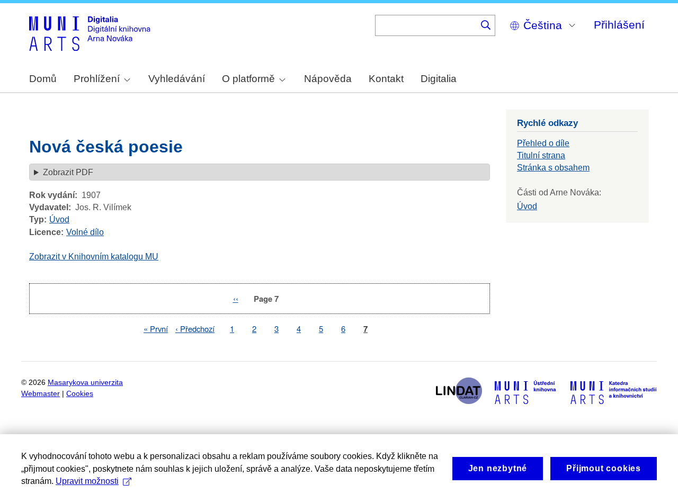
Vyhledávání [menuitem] (176, 79)
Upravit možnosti (87, 481)
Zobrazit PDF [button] (68, 172)
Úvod (59, 219)
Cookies (79, 394)
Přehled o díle (543, 143)
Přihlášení (619, 25)
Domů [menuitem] (43, 79)
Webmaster (40, 394)
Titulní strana (541, 155)
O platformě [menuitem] (248, 79)
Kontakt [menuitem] (386, 79)
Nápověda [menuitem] (328, 79)
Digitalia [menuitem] (439, 79)
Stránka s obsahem (553, 167)
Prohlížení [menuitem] (97, 79)
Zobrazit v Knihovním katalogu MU (93, 256)
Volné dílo (85, 232)
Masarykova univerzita (85, 383)
